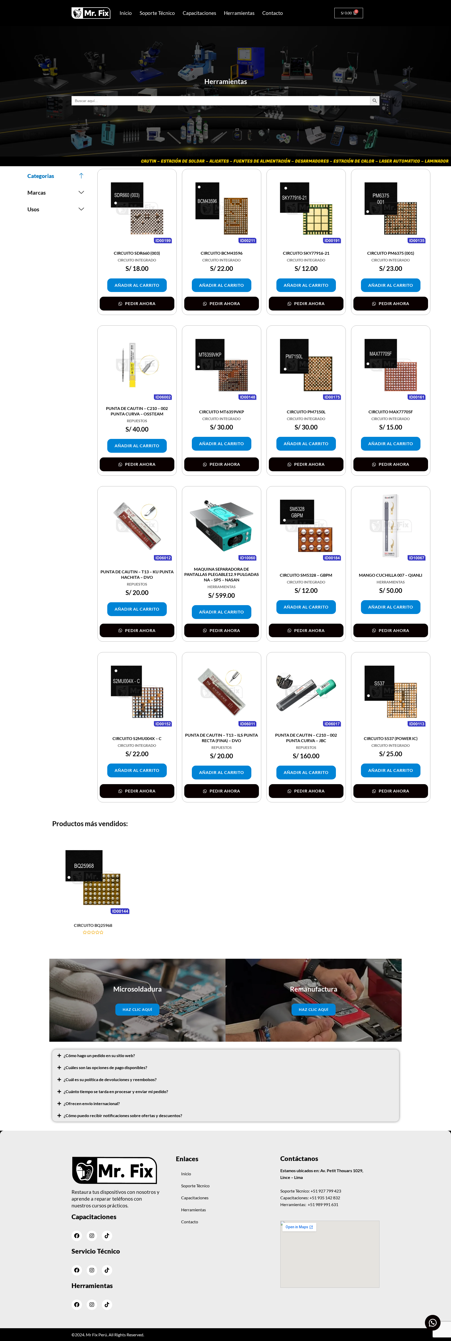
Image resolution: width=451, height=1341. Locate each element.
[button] (225, 1056)
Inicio (126, 13)
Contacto (272, 13)
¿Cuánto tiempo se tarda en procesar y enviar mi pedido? (116, 1091)
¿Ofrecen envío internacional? (92, 1103)
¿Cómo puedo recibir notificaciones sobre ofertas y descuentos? (123, 1115)
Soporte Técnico (157, 13)
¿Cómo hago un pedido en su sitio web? (99, 1055)
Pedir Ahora (140, 303)
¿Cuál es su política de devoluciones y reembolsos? (110, 1079)
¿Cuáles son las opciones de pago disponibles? (105, 1067)
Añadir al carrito (137, 285)
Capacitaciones (199, 13)
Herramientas (239, 13)
